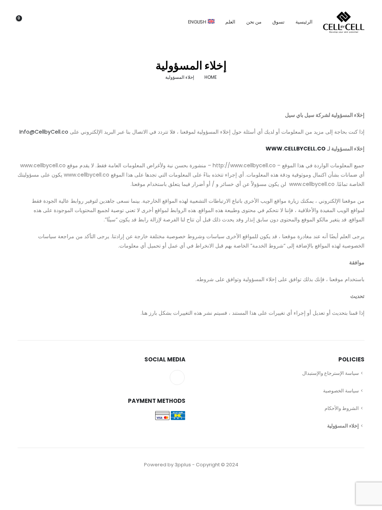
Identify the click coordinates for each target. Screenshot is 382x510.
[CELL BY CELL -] (343, 22)
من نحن (254, 21)
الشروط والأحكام (342, 408)
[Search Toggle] (68, 22)
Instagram (177, 377)
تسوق (278, 21)
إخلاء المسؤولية (343, 425)
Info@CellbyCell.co (43, 132)
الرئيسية (304, 21)
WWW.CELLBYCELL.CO (296, 148)
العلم (230, 21)
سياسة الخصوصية (341, 390)
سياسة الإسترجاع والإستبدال (330, 373)
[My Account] (47, 22)
